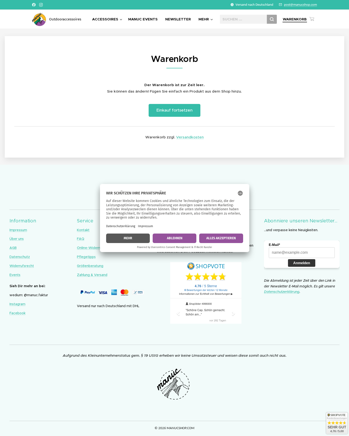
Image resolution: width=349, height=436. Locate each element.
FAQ (80, 239)
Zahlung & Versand (92, 275)
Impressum (18, 230)
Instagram (17, 304)
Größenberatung (90, 266)
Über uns (16, 239)
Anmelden (301, 263)
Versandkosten (190, 137)
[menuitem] (107, 19)
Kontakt (83, 230)
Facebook (17, 313)
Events (14, 275)
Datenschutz (19, 257)
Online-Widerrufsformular (97, 248)
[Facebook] (34, 5)
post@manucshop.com (300, 4)
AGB (13, 248)
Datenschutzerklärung (281, 292)
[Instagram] (41, 5)
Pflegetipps (86, 257)
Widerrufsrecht (21, 266)
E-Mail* (274, 245)
